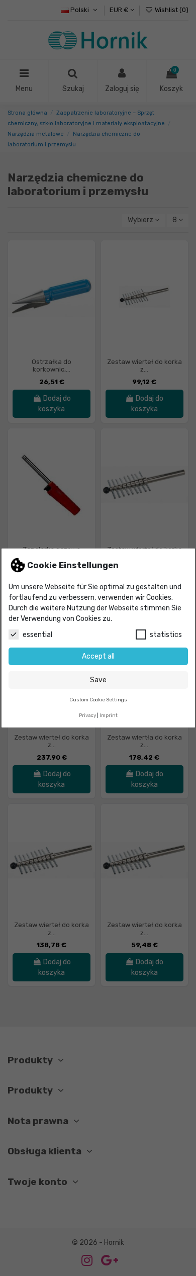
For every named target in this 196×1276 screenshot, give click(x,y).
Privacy (87, 715)
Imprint (109, 715)
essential (37, 634)
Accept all (98, 656)
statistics (166, 634)
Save (98, 680)
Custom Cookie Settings (98, 699)
